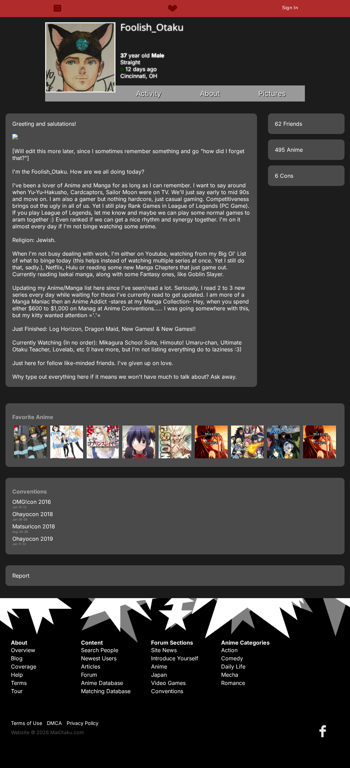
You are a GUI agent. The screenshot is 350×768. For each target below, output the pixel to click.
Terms (19, 682)
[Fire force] (30, 456)
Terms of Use (26, 723)
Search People (99, 650)
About (210, 93)
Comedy (232, 658)
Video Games (168, 682)
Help (17, 674)
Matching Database (106, 691)
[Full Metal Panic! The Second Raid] (283, 456)
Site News (164, 650)
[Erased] (319, 456)
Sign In (290, 7)
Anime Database (102, 682)
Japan (159, 674)
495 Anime (289, 149)
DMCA (54, 723)
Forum (89, 674)
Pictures (272, 93)
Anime (159, 666)
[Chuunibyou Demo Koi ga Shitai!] (138, 456)
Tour (17, 691)
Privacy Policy (82, 723)
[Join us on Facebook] (324, 731)
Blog (17, 658)
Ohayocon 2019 (32, 538)
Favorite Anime (32, 417)
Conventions (167, 691)
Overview (23, 650)
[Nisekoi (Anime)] (66, 456)
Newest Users (99, 658)
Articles (90, 666)
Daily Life (233, 666)
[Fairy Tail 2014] (247, 456)
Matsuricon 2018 (33, 526)
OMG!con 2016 (31, 501)
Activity (148, 93)
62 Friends (288, 123)
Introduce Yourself (174, 658)
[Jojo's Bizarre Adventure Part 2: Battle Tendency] (211, 456)
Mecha (229, 674)
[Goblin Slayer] (102, 456)
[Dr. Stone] (175, 456)
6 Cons (284, 175)
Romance (233, 682)
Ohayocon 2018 (32, 514)
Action (229, 650)
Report (20, 575)
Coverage (23, 666)
